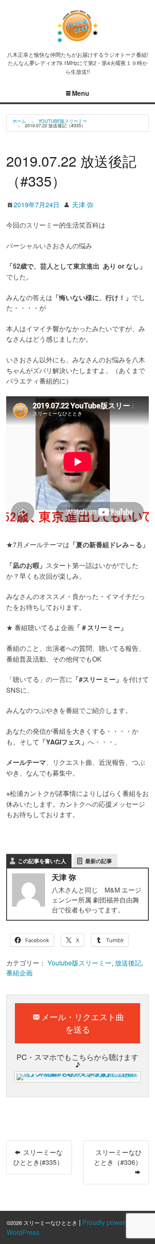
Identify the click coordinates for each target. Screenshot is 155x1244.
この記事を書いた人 (42, 861)
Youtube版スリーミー (62, 120)
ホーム (19, 120)
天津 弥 (82, 204)
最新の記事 (98, 861)
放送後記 (128, 963)
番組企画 (19, 972)
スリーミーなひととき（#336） (118, 1157)
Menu (80, 93)
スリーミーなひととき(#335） (38, 1157)
